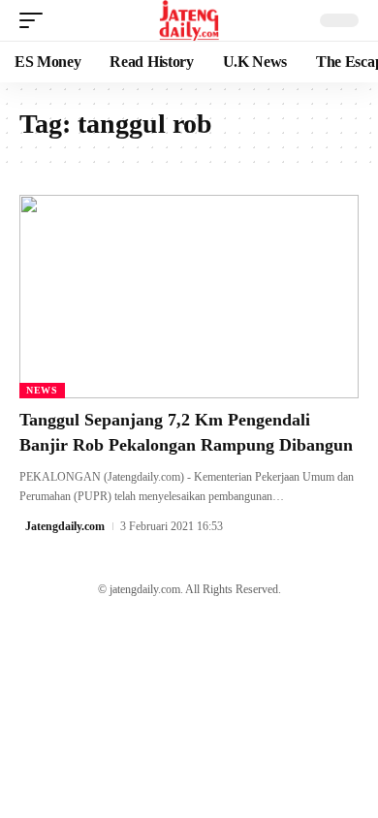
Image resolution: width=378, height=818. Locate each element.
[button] (35, 20)
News (42, 390)
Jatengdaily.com (65, 526)
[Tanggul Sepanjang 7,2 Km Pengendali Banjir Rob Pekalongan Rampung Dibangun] (189, 296)
